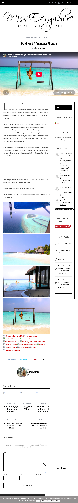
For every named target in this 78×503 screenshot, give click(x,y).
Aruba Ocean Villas (64, 243)
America (65, 496)
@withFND (64, 165)
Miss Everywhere (40, 48)
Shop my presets (63, 259)
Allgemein (29, 37)
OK (38, 500)
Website (38, 474)
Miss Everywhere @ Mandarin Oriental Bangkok (39, 424)
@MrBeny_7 (64, 200)
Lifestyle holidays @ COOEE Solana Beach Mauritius (11, 409)
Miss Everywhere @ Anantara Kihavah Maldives (14, 424)
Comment (6, 452)
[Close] (44, 464)
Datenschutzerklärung (50, 500)
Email (22, 474)
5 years (62, 173)
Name (5, 474)
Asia (35, 37)
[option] (10, 402)
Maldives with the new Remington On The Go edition (43, 409)
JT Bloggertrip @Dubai (27, 407)
